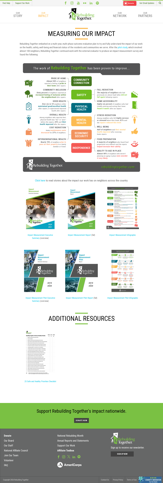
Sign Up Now (122, 454)
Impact (43, 15)
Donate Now (81, 420)
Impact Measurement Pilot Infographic (122, 298)
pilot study (122, 47)
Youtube (78, 3)
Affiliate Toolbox (65, 450)
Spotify (97, 3)
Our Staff (8, 445)
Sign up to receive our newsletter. (127, 447)
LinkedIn (91, 3)
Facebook (65, 3)
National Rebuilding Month (70, 435)
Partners (145, 15)
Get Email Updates (147, 3)
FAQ (6, 465)
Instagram (72, 3)
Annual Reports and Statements (73, 440)
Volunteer (8, 460)
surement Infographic (127, 235)
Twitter (68, 456)
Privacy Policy (118, 480)
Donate (7, 435)
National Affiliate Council (16, 450)
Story (17, 15)
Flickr (85, 3)
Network (120, 15)
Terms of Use (132, 480)
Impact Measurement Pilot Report (79, 298)
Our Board (9, 440)
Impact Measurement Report (79, 235)
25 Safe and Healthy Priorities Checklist (40, 381)
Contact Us (105, 480)
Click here (40, 180)
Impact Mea (114, 235)
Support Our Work (22, 3)
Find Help (6, 3)
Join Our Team (11, 455)
